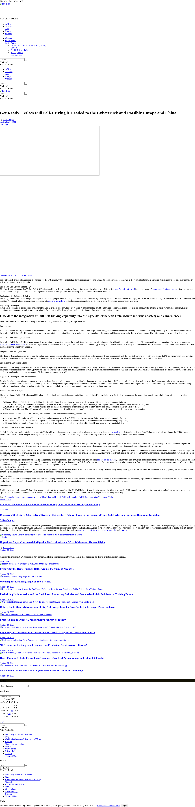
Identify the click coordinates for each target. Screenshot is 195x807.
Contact (8, 38)
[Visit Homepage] (5, 4)
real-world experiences (106, 460)
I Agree (124, 806)
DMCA (14, 48)
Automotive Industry (13, 497)
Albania (3, 537)
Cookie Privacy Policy (20, 50)
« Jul (2, 722)
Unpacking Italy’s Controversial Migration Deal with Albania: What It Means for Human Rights (52, 542)
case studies (115, 432)
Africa (8, 24)
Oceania (8, 33)
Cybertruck (50, 497)
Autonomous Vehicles (31, 497)
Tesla (110, 497)
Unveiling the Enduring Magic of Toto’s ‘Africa (25, 581)
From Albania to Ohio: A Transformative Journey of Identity (33, 619)
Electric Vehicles (62, 497)
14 (12, 711)
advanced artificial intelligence (12, 344)
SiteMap (8, 753)
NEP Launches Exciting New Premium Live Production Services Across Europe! (43, 645)
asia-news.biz (82, 530)
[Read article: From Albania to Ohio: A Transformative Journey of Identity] (97, 614)
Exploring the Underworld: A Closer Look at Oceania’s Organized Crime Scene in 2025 (47, 632)
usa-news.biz (125, 530)
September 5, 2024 (8, 122)
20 (9, 713)
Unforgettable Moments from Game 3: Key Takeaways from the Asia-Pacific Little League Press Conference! (59, 607)
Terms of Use (16, 55)
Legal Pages (10, 43)
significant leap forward (125, 289)
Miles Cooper (8, 119)
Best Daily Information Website (18, 734)
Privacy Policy (17, 52)
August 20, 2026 (7, 550)
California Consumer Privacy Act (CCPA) (28, 45)
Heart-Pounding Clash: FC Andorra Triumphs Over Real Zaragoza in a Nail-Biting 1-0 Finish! (52, 658)
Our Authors (10, 40)
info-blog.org (95, 530)
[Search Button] (26, 60)
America (8, 26)
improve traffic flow (56, 301)
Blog (7, 737)
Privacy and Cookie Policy (108, 805)
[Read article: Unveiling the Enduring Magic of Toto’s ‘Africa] (97, 576)
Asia (7, 29)
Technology (103, 497)
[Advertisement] (48, 11)
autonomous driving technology (165, 289)
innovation (94, 497)
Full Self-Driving (82, 497)
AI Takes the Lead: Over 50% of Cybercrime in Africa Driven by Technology (42, 670)
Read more (4, 561)
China (43, 497)
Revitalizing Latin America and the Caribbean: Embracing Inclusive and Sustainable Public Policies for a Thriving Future (66, 594)
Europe (8, 31)
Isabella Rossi (8, 547)
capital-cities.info (109, 530)
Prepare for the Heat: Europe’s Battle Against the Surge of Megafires (37, 568)
